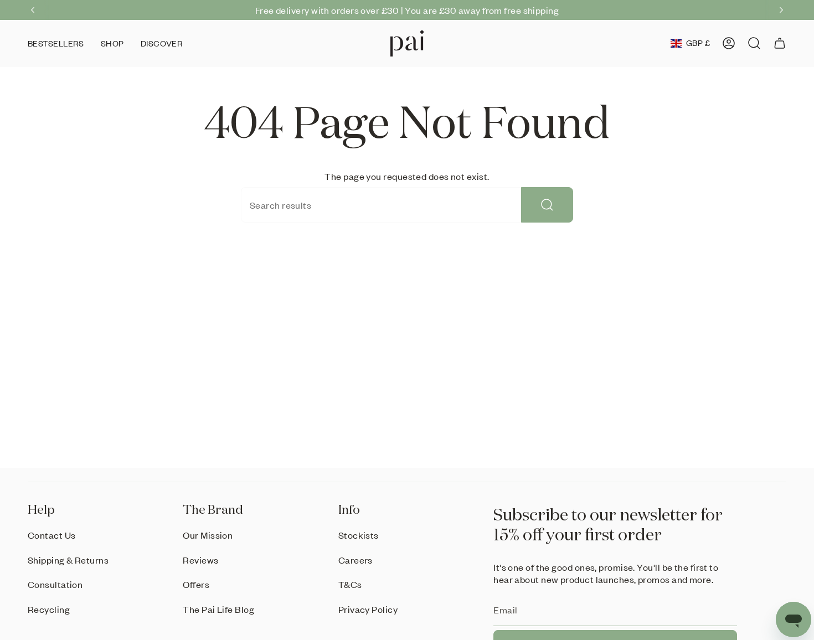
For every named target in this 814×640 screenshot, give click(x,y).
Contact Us (52, 535)
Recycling (49, 609)
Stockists (358, 535)
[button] (112, 43)
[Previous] (33, 10)
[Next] (781, 10)
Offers (196, 584)
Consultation (55, 584)
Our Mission (208, 535)
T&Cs (350, 584)
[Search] (547, 205)
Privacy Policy (368, 609)
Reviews (200, 560)
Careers (355, 560)
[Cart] (779, 43)
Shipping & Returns (68, 560)
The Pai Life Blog (218, 609)
